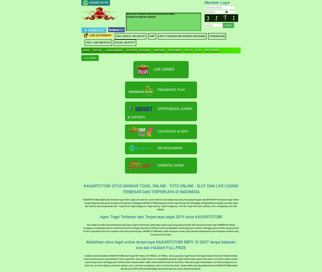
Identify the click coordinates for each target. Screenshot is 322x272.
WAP (152, 36)
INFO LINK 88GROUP (98, 42)
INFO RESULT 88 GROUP (130, 36)
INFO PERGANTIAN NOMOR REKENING (182, 36)
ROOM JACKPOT (125, 42)
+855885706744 (96, 30)
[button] (228, 25)
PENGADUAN (217, 36)
